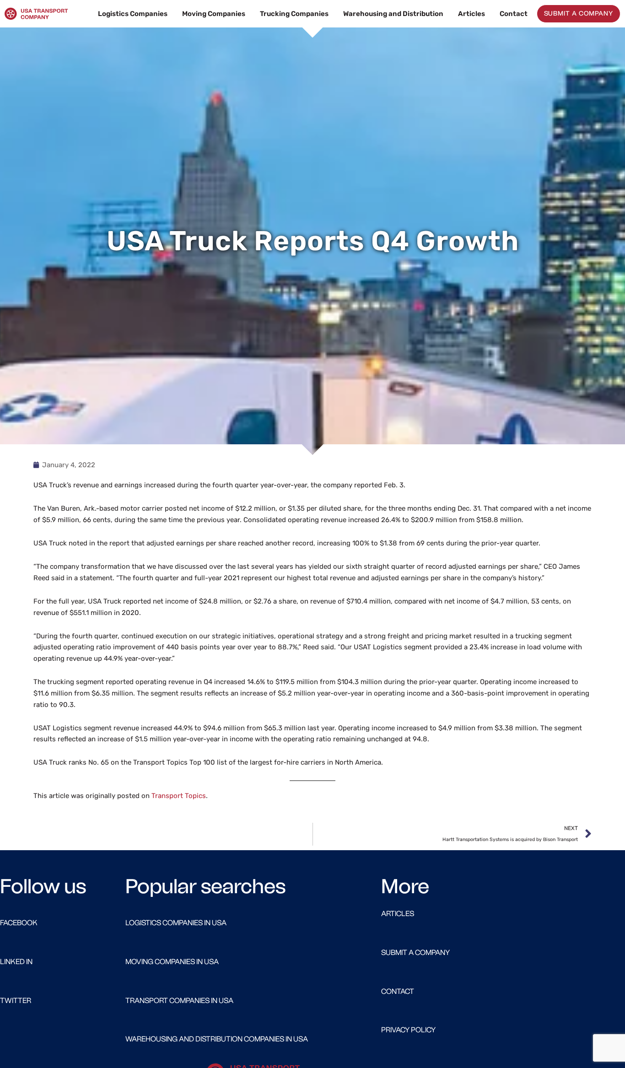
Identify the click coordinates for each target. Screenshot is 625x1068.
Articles (471, 14)
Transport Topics (178, 796)
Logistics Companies (132, 14)
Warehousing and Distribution (393, 14)
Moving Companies (213, 14)
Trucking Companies (294, 14)
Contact (514, 14)
